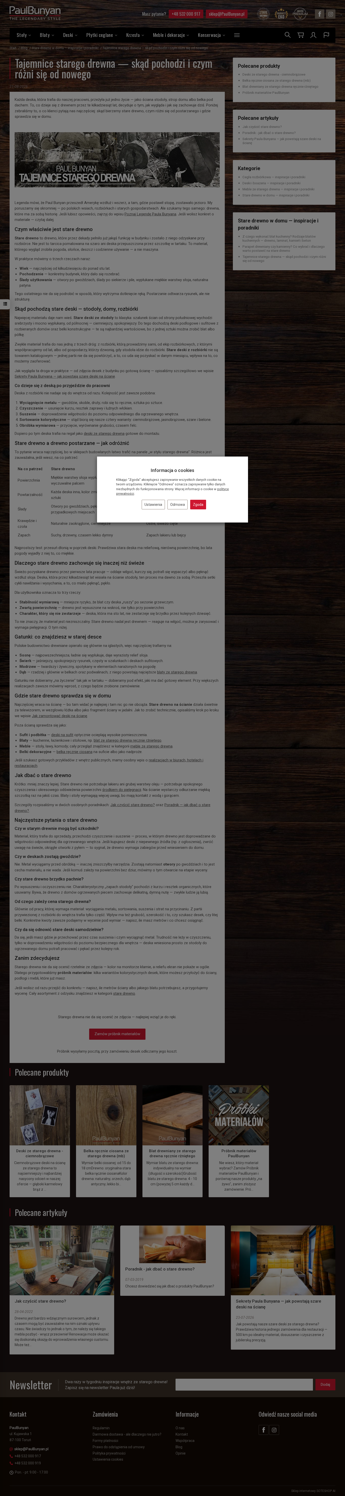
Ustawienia (153, 505)
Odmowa (177, 505)
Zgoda (198, 505)
